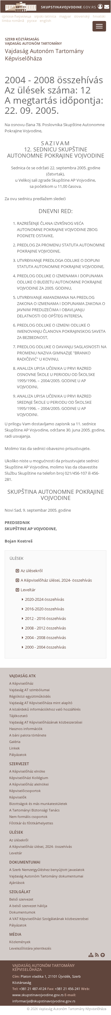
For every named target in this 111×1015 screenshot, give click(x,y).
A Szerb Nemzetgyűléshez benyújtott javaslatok (46, 869)
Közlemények (20, 941)
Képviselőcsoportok (25, 790)
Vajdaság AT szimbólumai (29, 689)
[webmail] (106, 6)
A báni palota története (27, 735)
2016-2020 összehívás (44, 609)
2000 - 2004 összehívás (45, 647)
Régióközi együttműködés (30, 696)
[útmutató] (90, 954)
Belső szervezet (21, 899)
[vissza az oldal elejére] (103, 954)
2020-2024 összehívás (44, 599)
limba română (13, 20)
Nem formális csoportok (28, 816)
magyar (65, 16)
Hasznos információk (26, 728)
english (45, 20)
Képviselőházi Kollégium (28, 777)
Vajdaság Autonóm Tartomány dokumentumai (46, 876)
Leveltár (28, 589)
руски (32, 20)
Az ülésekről (32, 570)
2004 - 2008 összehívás (45, 637)
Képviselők (18, 797)
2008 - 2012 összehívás (45, 628)
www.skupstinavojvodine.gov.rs (38, 994)
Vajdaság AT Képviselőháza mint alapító (40, 702)
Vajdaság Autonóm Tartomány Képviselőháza (44, 49)
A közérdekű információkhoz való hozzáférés (44, 709)
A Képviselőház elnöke (27, 771)
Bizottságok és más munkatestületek (38, 803)
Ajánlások (17, 882)
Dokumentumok (22, 912)
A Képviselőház (21, 683)
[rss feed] (97, 954)
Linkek (14, 748)
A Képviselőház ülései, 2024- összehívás (56, 580)
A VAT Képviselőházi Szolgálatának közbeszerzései (48, 918)
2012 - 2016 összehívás (45, 618)
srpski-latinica (45, 16)
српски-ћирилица (16, 16)
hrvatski (99, 16)
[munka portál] (101, 6)
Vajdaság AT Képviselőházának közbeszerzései (45, 722)
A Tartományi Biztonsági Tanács (34, 810)
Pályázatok (18, 754)
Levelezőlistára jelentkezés (30, 948)
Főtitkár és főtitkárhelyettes (31, 823)
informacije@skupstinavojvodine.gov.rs (43, 1001)
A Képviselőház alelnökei (29, 784)
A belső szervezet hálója (28, 905)
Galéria (14, 741)
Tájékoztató (18, 715)
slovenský (82, 16)
